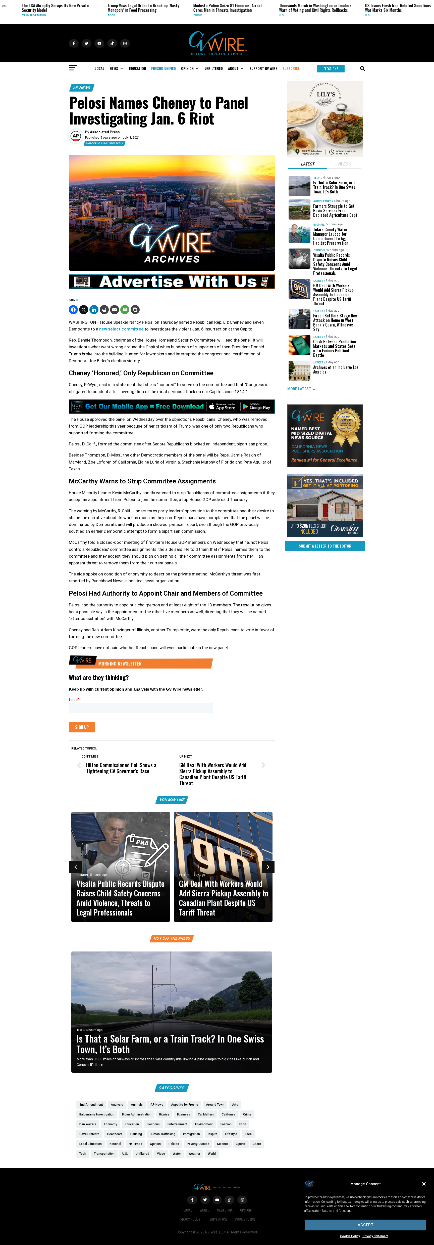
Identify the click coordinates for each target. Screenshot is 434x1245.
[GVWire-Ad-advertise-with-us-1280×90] (172, 287)
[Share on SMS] (124, 309)
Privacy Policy (189, 1219)
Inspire (318, 224)
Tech (80, 1030)
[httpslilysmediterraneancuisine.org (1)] (325, 155)
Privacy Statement (375, 1236)
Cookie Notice (245, 1219)
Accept (365, 1225)
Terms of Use (217, 1219)
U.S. (260, 15)
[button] (423, 1183)
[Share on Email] (114, 309)
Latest (184, 875)
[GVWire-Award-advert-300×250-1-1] (325, 466)
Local (187, 1210)
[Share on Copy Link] (135, 309)
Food (90, 15)
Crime (176, 15)
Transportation (13, 15)
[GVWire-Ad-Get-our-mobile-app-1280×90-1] (172, 412)
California (225, 1210)
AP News (82, 87)
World (204, 1210)
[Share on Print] (104, 309)
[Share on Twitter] (83, 309)
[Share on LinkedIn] (93, 309)
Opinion (82, 875)
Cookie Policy (350, 1236)
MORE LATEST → (301, 389)
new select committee (121, 328)
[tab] (307, 164)
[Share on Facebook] (73, 309)
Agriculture (322, 201)
